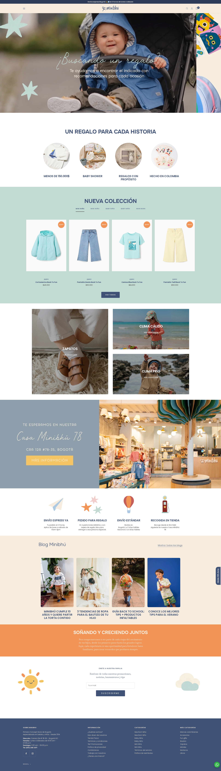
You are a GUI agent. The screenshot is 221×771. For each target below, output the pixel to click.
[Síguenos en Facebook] (26, 753)
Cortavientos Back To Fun (46, 282)
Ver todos (110, 295)
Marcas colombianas (189, 732)
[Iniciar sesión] (192, 8)
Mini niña (80, 209)
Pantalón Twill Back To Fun (175, 282)
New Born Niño (140, 735)
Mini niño (95, 209)
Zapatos (183, 744)
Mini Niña (138, 744)
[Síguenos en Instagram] (32, 753)
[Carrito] (197, 8)
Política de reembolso (144, 753)
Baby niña (110, 209)
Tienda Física (93, 738)
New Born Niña (140, 732)
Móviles (183, 747)
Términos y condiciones (97, 741)
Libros (182, 753)
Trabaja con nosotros (97, 753)
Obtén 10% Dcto (218, 576)
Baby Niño (139, 741)
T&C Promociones (95, 744)
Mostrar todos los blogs (170, 545)
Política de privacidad (97, 747)
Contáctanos (93, 750)
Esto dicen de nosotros (97, 735)
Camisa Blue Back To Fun (132, 282)
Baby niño (125, 209)
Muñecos (184, 750)
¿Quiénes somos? (95, 732)
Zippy (46, 279)
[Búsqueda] (187, 8)
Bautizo (183, 741)
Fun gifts (183, 738)
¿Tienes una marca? (96, 756)
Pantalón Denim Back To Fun (89, 282)
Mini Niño (138, 747)
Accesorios (184, 735)
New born (140, 209)
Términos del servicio (143, 750)
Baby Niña (139, 738)
